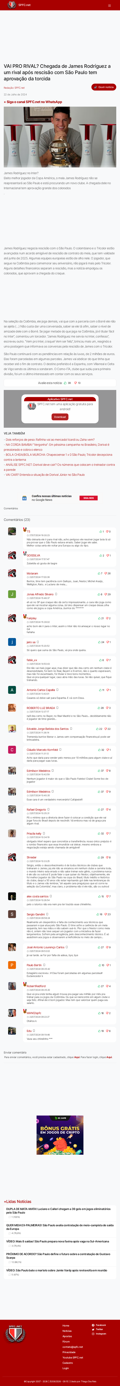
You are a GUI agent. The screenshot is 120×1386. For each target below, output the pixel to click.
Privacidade (68, 1352)
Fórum (66, 1341)
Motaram (32, 573)
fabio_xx (32, 660)
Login (65, 1368)
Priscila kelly (34, 833)
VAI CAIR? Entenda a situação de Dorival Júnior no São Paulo (45, 475)
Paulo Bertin (34, 965)
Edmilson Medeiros (38, 770)
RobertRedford (36, 986)
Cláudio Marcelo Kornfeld (42, 749)
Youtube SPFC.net (72, 1357)
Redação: (14, 87)
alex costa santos (37, 896)
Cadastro (67, 1362)
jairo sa (31, 642)
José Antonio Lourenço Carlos (45, 947)
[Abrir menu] (109, 5)
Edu (29, 1031)
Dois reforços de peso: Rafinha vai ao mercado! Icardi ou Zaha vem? (50, 439)
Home (65, 1325)
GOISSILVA (33, 555)
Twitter (99, 1329)
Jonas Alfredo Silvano (40, 594)
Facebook (101, 1325)
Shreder (32, 857)
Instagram (101, 1333)
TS (28, 531)
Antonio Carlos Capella (41, 690)
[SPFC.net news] (60, 498)
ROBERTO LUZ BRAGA (41, 708)
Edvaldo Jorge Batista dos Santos (48, 728)
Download (60, 416)
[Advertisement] (60, 35)
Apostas (67, 1336)
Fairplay (32, 618)
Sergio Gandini (36, 914)
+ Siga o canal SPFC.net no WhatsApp (33, 102)
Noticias (67, 1330)
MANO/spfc (34, 1013)
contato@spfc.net (72, 1346)
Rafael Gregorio (36, 809)
